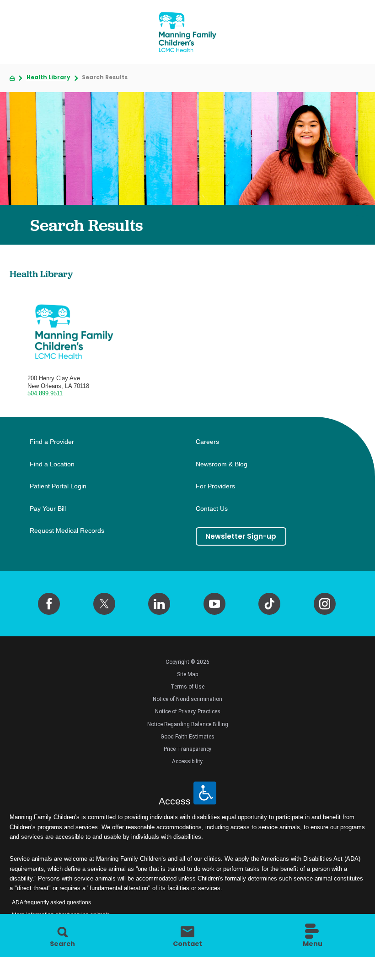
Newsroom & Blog (221, 464)
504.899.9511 (45, 393)
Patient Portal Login (58, 486)
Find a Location (52, 464)
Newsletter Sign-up (240, 536)
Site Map (187, 674)
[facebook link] (49, 604)
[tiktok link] (269, 604)
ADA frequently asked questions (51, 902)
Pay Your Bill (48, 508)
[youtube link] (214, 604)
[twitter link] (104, 604)
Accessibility (187, 761)
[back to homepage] (12, 78)
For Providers (215, 486)
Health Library (48, 78)
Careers (207, 441)
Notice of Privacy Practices (187, 711)
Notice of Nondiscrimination (187, 699)
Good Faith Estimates (187, 736)
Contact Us (212, 508)
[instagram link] (325, 604)
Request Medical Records (67, 530)
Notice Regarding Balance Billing (187, 724)
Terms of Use (187, 687)
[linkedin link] (159, 604)
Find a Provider (52, 441)
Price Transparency (188, 749)
